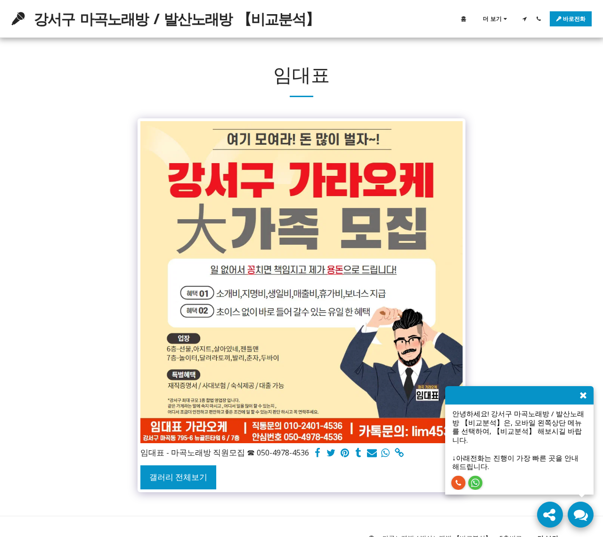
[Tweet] (331, 453)
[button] (524, 19)
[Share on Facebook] (318, 453)
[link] (399, 453)
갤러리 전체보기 (178, 476)
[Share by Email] (372, 453)
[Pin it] (345, 453)
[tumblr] (358, 453)
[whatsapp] (386, 453)
